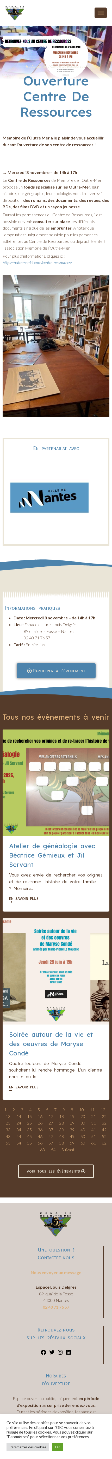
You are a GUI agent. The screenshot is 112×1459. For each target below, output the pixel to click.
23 (8, 1122)
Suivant (67, 1149)
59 (72, 1142)
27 (50, 1122)
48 (61, 1136)
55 (29, 1142)
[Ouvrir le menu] (101, 13)
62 (104, 1142)
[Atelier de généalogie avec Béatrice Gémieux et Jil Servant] (56, 783)
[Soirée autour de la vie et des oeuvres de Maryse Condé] (56, 971)
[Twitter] (52, 1353)
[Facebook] (43, 1353)
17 (50, 1116)
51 (93, 1136)
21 (93, 1116)
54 (18, 1142)
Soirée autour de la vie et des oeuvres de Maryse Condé (51, 1043)
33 (8, 1129)
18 (61, 1116)
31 (93, 1122)
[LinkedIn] (68, 1353)
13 (8, 1116)
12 (103, 1109)
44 (18, 1136)
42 (104, 1129)
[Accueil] (27, 66)
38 (61, 1129)
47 (50, 1136)
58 (61, 1142)
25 (29, 1122)
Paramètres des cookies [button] (28, 1447)
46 (40, 1136)
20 (82, 1116)
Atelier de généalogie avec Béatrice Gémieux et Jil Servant (52, 855)
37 (50, 1129)
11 (92, 1109)
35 (29, 1129)
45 (29, 1136)
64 (53, 1149)
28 (61, 1122)
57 (50, 1142)
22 (104, 1116)
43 (8, 1136)
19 (72, 1116)
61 (93, 1142)
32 (104, 1122)
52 (104, 1136)
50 (82, 1136)
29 (72, 1122)
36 (40, 1129)
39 (72, 1129)
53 (8, 1142)
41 (93, 1129)
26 (40, 1122)
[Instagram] (60, 1353)
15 (29, 1116)
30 (82, 1122)
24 (18, 1122)
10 (81, 1109)
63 (42, 1149)
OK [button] (57, 1447)
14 (18, 1116)
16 (40, 1116)
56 (40, 1142)
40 (82, 1129)
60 (82, 1142)
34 (18, 1129)
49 (72, 1136)
